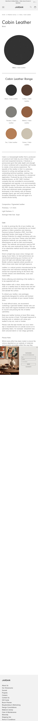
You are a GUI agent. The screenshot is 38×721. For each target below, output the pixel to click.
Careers (4, 695)
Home (3, 14)
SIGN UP (28, 364)
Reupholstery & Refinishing (11, 705)
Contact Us (5, 697)
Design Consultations (9, 707)
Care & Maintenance (9, 712)
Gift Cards (5, 700)
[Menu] (3, 7)
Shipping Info (6, 717)
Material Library (12, 14)
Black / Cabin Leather (25, 14)
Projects (4, 693)
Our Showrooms (7, 688)
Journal (4, 690)
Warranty (5, 715)
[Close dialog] (36, 347)
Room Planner (7, 702)
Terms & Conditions (8, 719)
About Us (5, 685)
